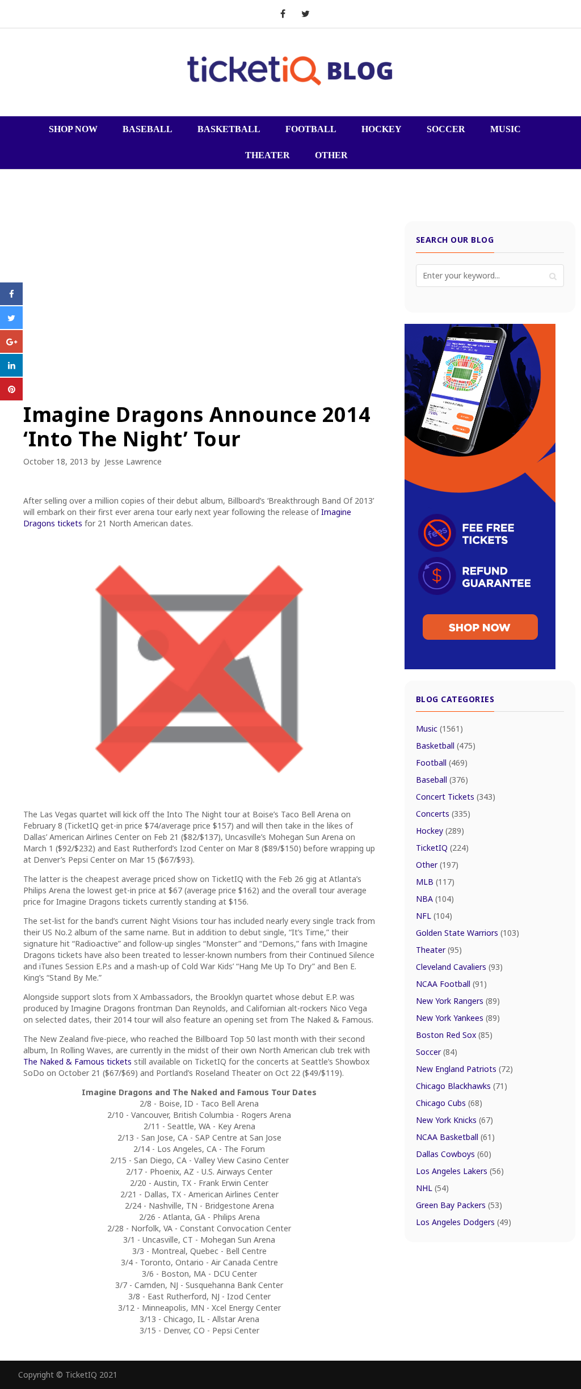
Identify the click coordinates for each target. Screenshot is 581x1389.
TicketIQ (442, 847)
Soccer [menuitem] (446, 129)
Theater (439, 949)
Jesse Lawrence (133, 461)
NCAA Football (451, 983)
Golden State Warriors (467, 932)
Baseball (442, 779)
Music (439, 728)
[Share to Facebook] (11, 301)
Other (437, 864)
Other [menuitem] (331, 155)
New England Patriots (464, 1068)
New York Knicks (454, 1119)
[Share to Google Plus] (11, 349)
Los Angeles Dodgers (463, 1222)
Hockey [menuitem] (381, 129)
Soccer (436, 1051)
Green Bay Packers (459, 1205)
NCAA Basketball (455, 1137)
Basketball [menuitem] (228, 129)
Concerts (443, 813)
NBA (435, 898)
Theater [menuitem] (267, 155)
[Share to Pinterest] (11, 397)
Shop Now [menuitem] (73, 129)
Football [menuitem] (310, 129)
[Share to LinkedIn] (11, 373)
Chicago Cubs (449, 1102)
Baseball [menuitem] (147, 129)
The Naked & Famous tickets (77, 1061)
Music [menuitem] (505, 129)
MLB (435, 881)
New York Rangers (458, 1000)
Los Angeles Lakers (460, 1171)
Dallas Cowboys (453, 1154)
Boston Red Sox (454, 1034)
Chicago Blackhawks (461, 1085)
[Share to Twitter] (11, 325)
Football (442, 762)
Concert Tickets (455, 796)
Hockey (440, 830)
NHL (432, 1188)
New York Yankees (458, 1017)
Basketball (445, 745)
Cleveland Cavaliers (459, 966)
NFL (434, 915)
